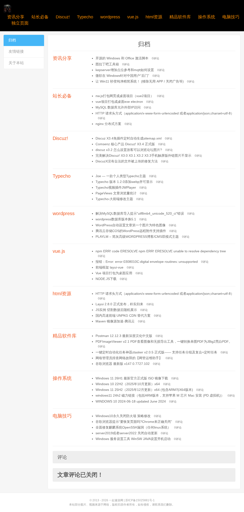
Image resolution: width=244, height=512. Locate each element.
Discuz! (63, 17)
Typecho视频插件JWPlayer (116, 187)
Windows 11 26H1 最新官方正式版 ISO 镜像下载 (132, 378)
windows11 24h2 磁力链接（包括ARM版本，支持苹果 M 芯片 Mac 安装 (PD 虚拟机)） (160, 395)
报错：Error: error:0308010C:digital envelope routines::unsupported (147, 262)
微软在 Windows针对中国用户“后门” (122, 76)
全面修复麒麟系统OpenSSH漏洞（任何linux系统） (133, 427)
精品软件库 (180, 17)
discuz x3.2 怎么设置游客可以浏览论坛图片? (129, 150)
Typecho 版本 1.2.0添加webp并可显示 (124, 182)
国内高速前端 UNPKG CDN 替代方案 (123, 315)
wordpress (110, 17)
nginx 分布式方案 (108, 124)
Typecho (85, 17)
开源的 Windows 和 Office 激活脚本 (122, 58)
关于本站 (16, 63)
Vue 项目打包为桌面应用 (114, 273)
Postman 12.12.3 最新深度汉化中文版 (124, 336)
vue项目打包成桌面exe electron (119, 101)
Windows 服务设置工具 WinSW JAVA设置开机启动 (133, 439)
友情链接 (16, 51)
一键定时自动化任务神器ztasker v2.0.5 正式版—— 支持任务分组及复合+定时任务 (156, 352)
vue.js (132, 17)
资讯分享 (15, 17)
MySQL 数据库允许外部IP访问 (118, 107)
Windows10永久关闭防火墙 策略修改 (123, 416)
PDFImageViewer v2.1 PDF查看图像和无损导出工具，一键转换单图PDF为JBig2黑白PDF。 (164, 341)
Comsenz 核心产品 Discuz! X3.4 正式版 (125, 144)
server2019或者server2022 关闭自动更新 (127, 433)
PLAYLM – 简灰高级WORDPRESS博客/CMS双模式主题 (137, 236)
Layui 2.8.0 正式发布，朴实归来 (119, 304)
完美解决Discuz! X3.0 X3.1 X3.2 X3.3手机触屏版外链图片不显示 (143, 155)
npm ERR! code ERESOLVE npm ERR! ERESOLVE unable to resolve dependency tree (161, 251)
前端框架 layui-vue (109, 267)
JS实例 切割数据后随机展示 (116, 310)
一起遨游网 (116, 500)
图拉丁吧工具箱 (107, 64)
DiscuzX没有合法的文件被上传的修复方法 (127, 161)
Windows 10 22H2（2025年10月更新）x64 (128, 384)
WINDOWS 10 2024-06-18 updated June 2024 (131, 401)
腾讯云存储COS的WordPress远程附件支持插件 (131, 231)
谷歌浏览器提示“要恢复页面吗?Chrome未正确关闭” (134, 422)
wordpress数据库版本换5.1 (116, 219)
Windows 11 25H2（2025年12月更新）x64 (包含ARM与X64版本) (144, 390)
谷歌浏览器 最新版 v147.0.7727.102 (123, 364)
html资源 (154, 17)
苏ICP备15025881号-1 (140, 500)
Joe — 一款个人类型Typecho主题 (121, 176)
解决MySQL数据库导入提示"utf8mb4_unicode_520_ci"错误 (140, 213)
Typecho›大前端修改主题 (114, 199)
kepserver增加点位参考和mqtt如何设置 (125, 70)
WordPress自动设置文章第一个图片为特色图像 (131, 225)
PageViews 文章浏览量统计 (116, 193)
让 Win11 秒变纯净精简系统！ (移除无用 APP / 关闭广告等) (140, 81)
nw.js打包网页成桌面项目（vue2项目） (125, 96)
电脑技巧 (230, 17)
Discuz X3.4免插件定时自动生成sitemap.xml (129, 138)
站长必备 (40, 17)
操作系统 (206, 17)
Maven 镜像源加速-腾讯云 (115, 321)
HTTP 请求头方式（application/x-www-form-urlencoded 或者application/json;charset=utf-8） (165, 113)
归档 (12, 40)
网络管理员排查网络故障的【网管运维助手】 (129, 358)
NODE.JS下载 (106, 279)
